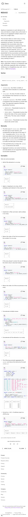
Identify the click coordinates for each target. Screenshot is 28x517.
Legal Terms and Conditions (19, 514)
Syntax (4, 19)
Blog (2, 494)
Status (2, 469)
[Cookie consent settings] (2, 515)
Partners (3, 500)
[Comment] (17, 444)
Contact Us (3, 491)
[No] (14, 444)
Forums (3, 476)
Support (3, 466)
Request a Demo (5, 460)
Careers (3, 497)
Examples (5, 25)
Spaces (2, 479)
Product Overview (5, 458)
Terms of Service (16, 507)
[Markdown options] (16, 13)
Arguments (6, 21)
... (12, 9)
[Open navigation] (25, 3)
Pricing (2, 463)
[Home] (4, 3)
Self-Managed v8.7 (5, 9)
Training (3, 484)
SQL (4, 166)
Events (2, 481)
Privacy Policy (8, 507)
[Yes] (10, 444)
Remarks (5, 23)
